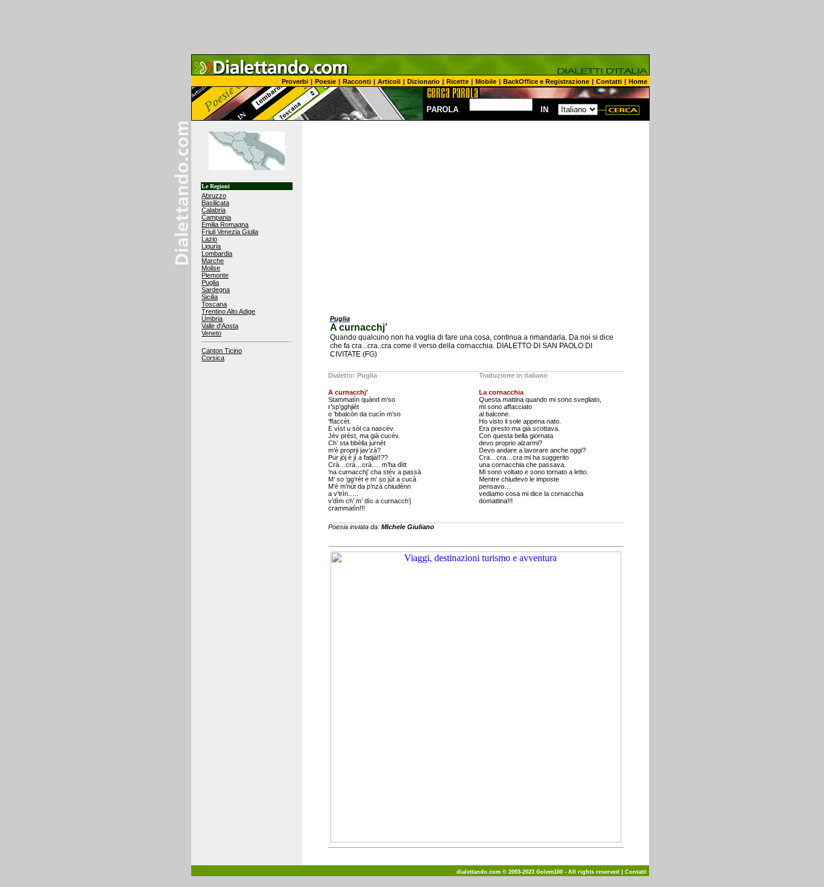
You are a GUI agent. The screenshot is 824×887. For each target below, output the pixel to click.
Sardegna (215, 289)
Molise (210, 268)
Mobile (485, 81)
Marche (212, 260)
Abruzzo (213, 195)
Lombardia (216, 253)
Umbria (212, 318)
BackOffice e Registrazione (546, 81)
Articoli (389, 81)
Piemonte (215, 275)
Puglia (210, 282)
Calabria (213, 210)
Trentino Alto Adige (228, 311)
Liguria (211, 246)
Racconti (357, 81)
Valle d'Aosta (219, 325)
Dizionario (423, 81)
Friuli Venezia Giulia (229, 231)
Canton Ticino (221, 350)
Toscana (214, 304)
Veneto (211, 333)
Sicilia (209, 296)
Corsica (212, 357)
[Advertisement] (412, 27)
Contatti (609, 81)
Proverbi (295, 81)
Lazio (209, 239)
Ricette (457, 81)
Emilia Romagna (225, 224)
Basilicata (215, 202)
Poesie (325, 81)
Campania (216, 217)
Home (638, 81)
